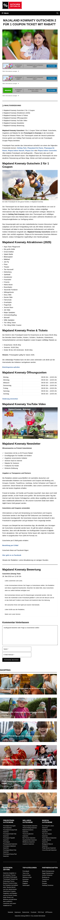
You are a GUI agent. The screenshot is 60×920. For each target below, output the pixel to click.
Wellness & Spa (27, 877)
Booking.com (45, 877)
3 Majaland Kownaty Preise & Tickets (15, 115)
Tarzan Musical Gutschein (49, 838)
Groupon (44, 883)
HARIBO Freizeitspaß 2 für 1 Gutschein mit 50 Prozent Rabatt (26, 760)
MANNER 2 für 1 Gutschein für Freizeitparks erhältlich (23, 712)
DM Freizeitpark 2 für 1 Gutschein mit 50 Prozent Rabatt (23, 688)
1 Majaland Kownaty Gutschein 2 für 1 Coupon (18, 110)
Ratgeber (25, 883)
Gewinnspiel (26, 885)
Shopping (25, 881)
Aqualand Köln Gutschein (30, 840)
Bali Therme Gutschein (29, 838)
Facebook (33, 912)
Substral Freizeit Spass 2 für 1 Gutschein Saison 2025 (23, 736)
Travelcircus (45, 879)
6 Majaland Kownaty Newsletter (13, 123)
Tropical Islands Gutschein (30, 825)
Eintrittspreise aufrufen (11, 367)
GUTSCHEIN (51, 66)
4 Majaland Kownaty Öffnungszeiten (14, 118)
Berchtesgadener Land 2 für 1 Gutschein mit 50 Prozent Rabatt (26, 807)
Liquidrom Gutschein (28, 844)
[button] (57, 13)
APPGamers (48, 912)
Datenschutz (25, 912)
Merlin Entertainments (48, 871)
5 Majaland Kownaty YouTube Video (14, 120)
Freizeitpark (26, 871)
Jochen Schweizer (47, 875)
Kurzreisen (26, 879)
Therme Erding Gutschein (30, 827)
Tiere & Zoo (26, 873)
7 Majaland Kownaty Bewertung (13, 125)
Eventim (44, 881)
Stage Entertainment (47, 873)
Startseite (10, 912)
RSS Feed (41, 912)
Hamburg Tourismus (47, 885)
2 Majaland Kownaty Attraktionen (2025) (16, 113)
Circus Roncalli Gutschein (49, 850)
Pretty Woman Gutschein (49, 848)
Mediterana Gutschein (29, 842)
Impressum (18, 912)
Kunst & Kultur (27, 875)
